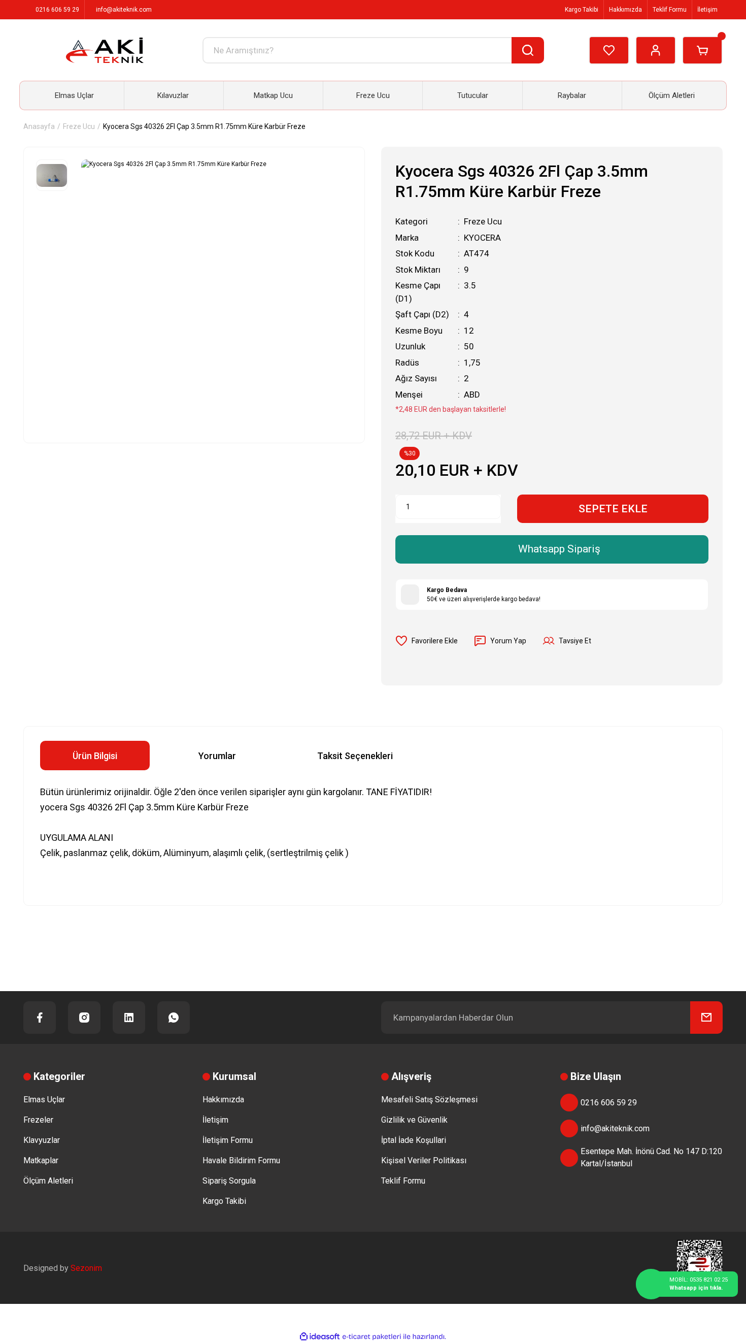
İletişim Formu (227, 1140)
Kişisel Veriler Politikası (423, 1160)
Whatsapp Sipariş (559, 549)
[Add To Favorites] (426, 641)
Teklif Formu (670, 9)
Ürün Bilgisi (95, 755)
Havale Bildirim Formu (241, 1160)
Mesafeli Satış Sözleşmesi (429, 1099)
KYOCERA (482, 238)
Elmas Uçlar (44, 1099)
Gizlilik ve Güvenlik (414, 1120)
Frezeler (38, 1120)
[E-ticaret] (371, 1336)
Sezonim (86, 1268)
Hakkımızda (625, 9)
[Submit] (706, 1017)
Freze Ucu (483, 221)
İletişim (707, 9)
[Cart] (702, 50)
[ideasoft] (319, 1336)
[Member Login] (655, 50)
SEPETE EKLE (613, 509)
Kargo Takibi (580, 9)
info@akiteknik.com (615, 1128)
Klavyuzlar (41, 1140)
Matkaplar (40, 1160)
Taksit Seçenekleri (355, 755)
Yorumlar (217, 755)
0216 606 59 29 (609, 1102)
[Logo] (105, 50)
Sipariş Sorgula (229, 1181)
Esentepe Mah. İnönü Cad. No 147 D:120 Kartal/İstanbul (651, 1157)
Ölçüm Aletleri (48, 1181)
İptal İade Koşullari (413, 1140)
